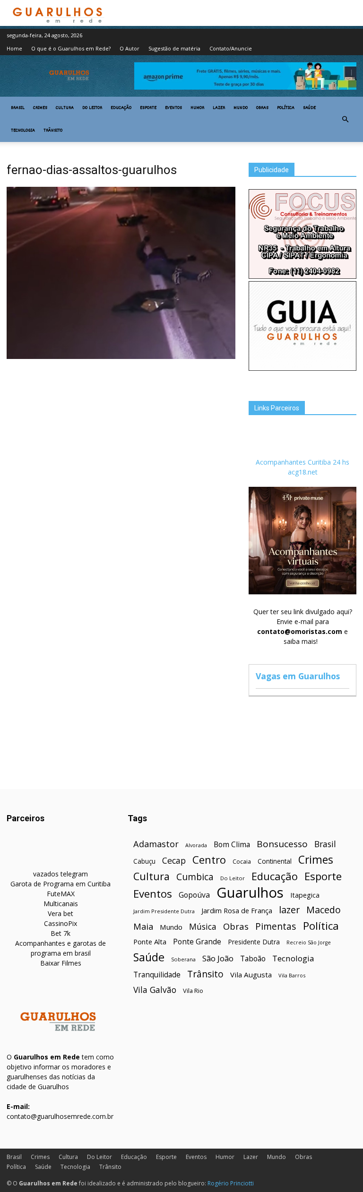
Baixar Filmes (60, 963)
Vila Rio (193, 990)
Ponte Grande (197, 942)
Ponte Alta (149, 941)
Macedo (323, 910)
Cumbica (195, 877)
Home (14, 48)
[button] (345, 119)
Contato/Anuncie (230, 48)
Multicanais (60, 903)
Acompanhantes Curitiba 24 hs (302, 462)
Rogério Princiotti (230, 1183)
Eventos (173, 108)
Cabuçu (144, 861)
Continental (275, 861)
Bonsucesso (282, 844)
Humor (197, 108)
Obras (262, 108)
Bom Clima (232, 845)
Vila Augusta (251, 974)
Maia (143, 926)
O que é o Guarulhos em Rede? (71, 48)
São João (217, 958)
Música (202, 927)
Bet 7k (60, 933)
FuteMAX (61, 893)
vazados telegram (60, 873)
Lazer (219, 108)
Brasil (18, 108)
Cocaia (242, 862)
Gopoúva (194, 895)
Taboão (253, 959)
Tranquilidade (157, 975)
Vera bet (60, 913)
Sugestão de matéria (174, 48)
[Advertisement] (121, 433)
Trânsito (52, 130)
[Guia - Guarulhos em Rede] (302, 368)
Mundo (240, 108)
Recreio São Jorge (308, 942)
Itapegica (305, 895)
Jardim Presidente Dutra (164, 911)
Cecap (174, 861)
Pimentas (275, 926)
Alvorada (196, 845)
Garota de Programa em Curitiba (60, 883)
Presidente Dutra (254, 941)
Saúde (309, 108)
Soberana (183, 959)
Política (285, 108)
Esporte (148, 108)
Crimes (40, 108)
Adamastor (156, 844)
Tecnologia (23, 130)
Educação (121, 108)
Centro (209, 860)
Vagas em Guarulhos (298, 676)
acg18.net (303, 471)
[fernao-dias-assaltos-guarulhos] (121, 356)
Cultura (65, 108)
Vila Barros (291, 975)
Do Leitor (92, 108)
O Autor (129, 48)
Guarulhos (250, 893)
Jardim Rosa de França (236, 910)
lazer (289, 910)
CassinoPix (60, 923)
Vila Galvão (154, 990)
